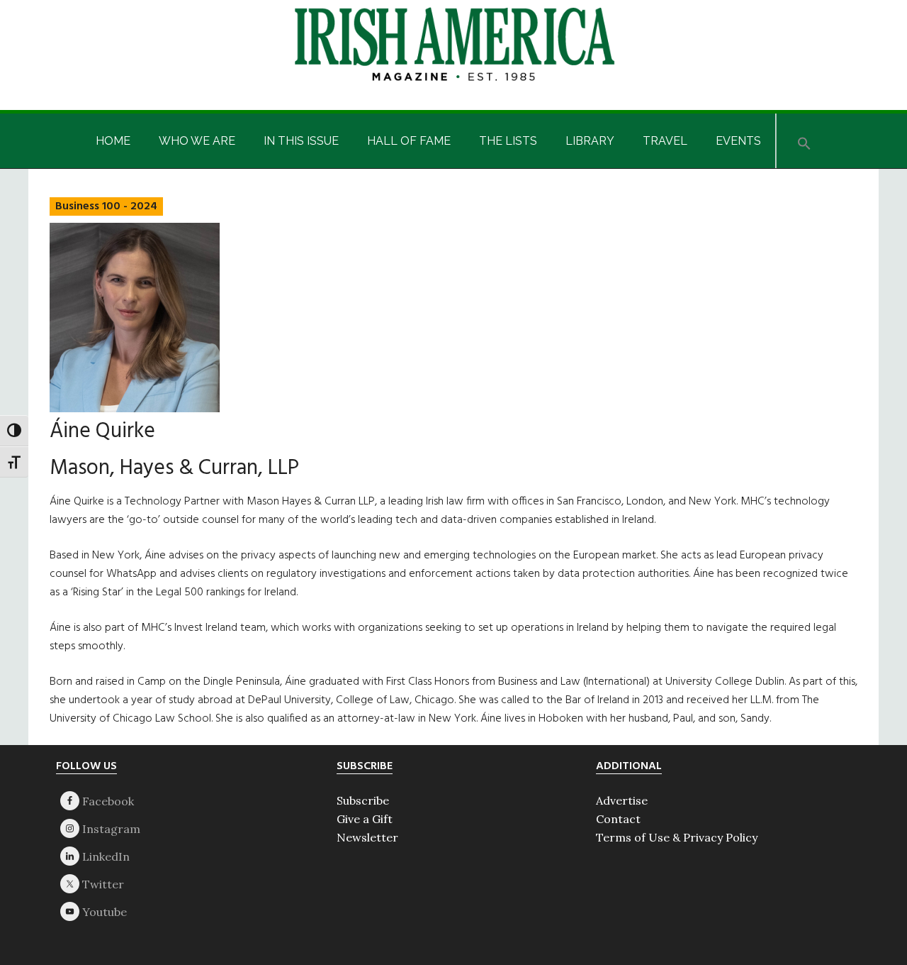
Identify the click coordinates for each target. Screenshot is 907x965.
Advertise (622, 800)
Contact (618, 819)
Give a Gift (365, 819)
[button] (804, 141)
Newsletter (367, 837)
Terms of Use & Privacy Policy (676, 837)
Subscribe (363, 800)
